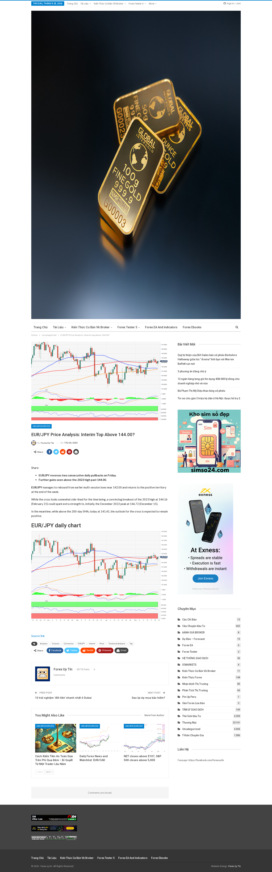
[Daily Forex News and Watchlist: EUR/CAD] (100, 738)
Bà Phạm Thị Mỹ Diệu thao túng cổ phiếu (201, 390)
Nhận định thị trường (195, 683)
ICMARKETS (189, 664)
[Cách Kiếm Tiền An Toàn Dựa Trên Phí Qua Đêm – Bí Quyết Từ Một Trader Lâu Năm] (55, 738)
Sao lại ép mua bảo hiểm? (148, 697)
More (152, 3)
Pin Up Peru (189, 696)
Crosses (55, 644)
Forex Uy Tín (234, 866)
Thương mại (189, 722)
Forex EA (187, 645)
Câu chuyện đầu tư (193, 626)
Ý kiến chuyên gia (193, 735)
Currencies (69, 644)
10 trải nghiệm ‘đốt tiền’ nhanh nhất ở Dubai (63, 697)
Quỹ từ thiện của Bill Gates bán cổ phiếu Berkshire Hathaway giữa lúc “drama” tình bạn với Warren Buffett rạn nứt (207, 359)
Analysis (44, 644)
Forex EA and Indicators (161, 327)
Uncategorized (41, 426)
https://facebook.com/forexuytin (206, 760)
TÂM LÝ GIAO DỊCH (193, 709)
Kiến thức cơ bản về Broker (108, 3)
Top (131, 644)
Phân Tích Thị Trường (195, 690)
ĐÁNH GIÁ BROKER (193, 632)
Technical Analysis (116, 644)
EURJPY (81, 644)
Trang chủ (72, 3)
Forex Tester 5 (136, 3)
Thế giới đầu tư (191, 716)
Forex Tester (189, 651)
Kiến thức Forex (192, 677)
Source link (38, 635)
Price (102, 644)
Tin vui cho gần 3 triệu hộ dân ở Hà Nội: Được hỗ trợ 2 (209, 398)
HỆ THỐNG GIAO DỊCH (195, 658)
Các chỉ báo (189, 619)
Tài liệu (84, 3)
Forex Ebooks (192, 327)
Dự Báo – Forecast (193, 638)
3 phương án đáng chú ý (192, 371)
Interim (92, 644)
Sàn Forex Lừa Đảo (193, 703)
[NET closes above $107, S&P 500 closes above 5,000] (144, 738)
